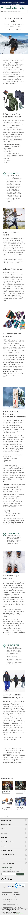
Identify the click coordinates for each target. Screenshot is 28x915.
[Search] (2, 12)
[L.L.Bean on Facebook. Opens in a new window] (2, 879)
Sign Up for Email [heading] (6, 867)
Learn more (7, 737)
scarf (21, 364)
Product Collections (7, 892)
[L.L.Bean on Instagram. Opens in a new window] (8, 879)
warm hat (21, 359)
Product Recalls (16, 894)
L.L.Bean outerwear (9, 752)
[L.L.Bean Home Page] (13, 8)
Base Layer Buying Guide (11, 262)
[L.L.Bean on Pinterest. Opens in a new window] (5, 879)
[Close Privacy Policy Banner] (25, 910)
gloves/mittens (8, 362)
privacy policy (19, 913)
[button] (20, 885)
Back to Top (6, 816)
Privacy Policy (22, 876)
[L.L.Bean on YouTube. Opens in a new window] (11, 879)
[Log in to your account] (21, 8)
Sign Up (20, 874)
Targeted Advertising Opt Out (10, 904)
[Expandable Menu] (2, 8)
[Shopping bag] (25, 8)
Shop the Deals (16, 4)
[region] (14, 2)
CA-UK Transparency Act (8, 896)
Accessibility (5, 901)
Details (17, 871)
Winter (18, 30)
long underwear (18, 366)
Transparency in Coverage (9, 899)
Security (16, 892)
